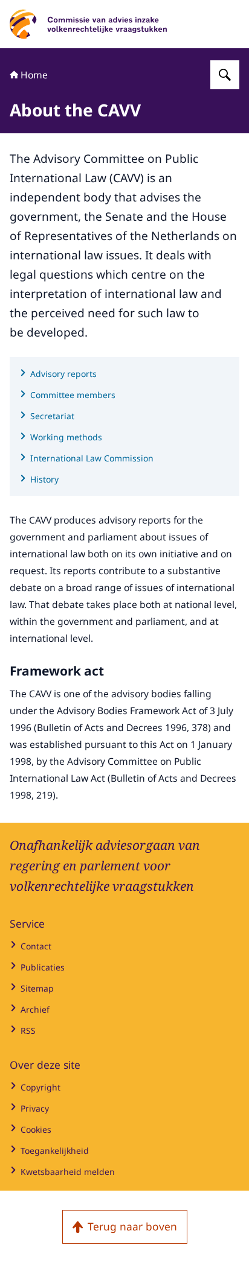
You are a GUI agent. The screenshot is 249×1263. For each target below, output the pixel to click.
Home (34, 74)
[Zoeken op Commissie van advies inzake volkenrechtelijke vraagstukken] (224, 74)
